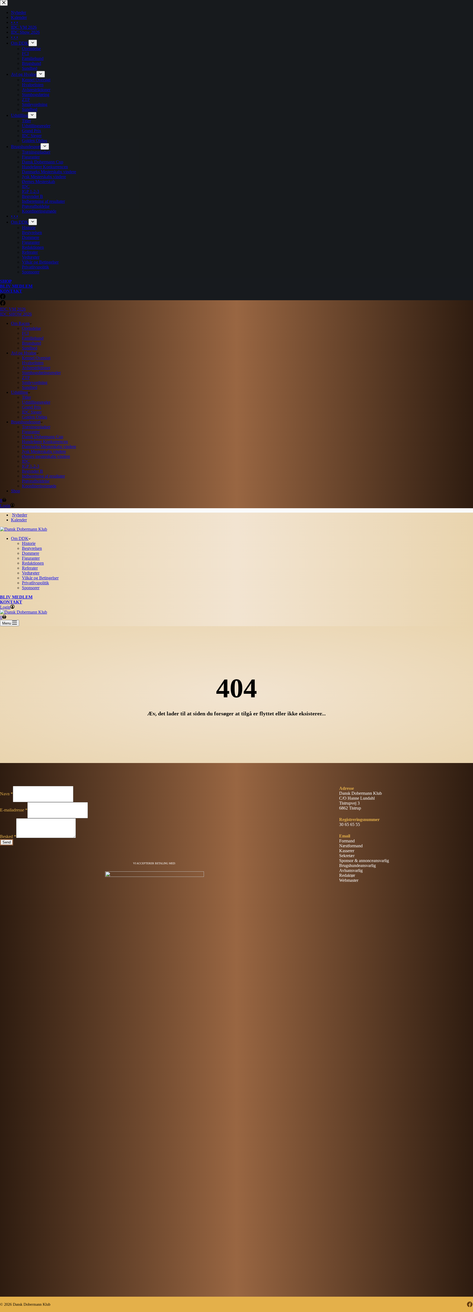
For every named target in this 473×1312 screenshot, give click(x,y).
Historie (29, 543)
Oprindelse (31, 328)
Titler (26, 397)
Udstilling (19, 392)
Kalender (19, 520)
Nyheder (19, 515)
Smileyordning (34, 382)
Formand (347, 841)
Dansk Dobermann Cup (42, 436)
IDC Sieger (32, 412)
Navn (6, 793)
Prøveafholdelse (36, 481)
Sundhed (29, 348)
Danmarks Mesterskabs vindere (49, 446)
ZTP (26, 377)
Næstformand (351, 845)
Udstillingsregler (36, 402)
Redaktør (347, 875)
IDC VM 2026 (13, 309)
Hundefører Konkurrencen (45, 441)
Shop (15, 491)
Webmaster (348, 880)
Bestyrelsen (32, 548)
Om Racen (20, 323)
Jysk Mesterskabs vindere (44, 451)
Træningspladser (36, 426)
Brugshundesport (26, 422)
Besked (8, 836)
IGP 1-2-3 (30, 466)
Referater (30, 568)
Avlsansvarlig (351, 870)
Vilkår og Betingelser (40, 578)
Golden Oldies (34, 417)
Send (6, 842)
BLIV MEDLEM (16, 597)
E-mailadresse (13, 810)
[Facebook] (2, 304)
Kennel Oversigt (36, 358)
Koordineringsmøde (39, 486)
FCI (25, 333)
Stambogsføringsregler (41, 372)
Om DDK (19, 538)
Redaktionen (33, 563)
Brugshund (31, 343)
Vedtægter (30, 573)
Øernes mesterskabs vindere (46, 456)
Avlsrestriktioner (36, 367)
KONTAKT (11, 602)
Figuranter (31, 431)
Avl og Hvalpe (23, 353)
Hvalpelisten (33, 362)
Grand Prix (31, 407)
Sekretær (346, 855)
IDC (26, 461)
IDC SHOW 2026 (16, 314)
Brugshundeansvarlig (357, 865)
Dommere (30, 553)
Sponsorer (30, 587)
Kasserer (346, 850)
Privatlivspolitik (35, 582)
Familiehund (33, 338)
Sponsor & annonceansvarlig (364, 860)
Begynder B (32, 471)
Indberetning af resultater (43, 476)
